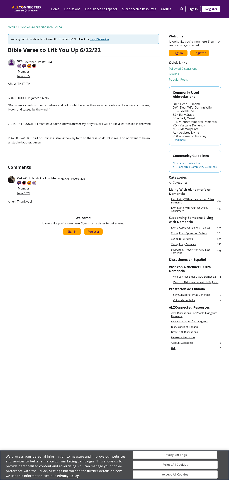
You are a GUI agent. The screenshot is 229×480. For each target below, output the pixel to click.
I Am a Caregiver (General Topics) (196, 227)
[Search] (182, 9)
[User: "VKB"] (11, 62)
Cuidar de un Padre (197, 300)
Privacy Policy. (68, 476)
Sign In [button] (72, 232)
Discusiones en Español (184, 326)
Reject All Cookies (175, 464)
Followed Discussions (183, 69)
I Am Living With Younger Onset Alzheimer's (196, 209)
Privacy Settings (175, 455)
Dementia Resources (183, 337)
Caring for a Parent (196, 238)
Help (196, 348)
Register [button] (93, 232)
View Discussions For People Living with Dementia (194, 314)
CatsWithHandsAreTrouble (36, 178)
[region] (114, 465)
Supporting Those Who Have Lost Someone (196, 251)
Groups (174, 74)
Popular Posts (178, 79)
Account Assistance (196, 342)
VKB (20, 61)
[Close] (223, 465)
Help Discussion (99, 39)
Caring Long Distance (196, 244)
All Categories (178, 182)
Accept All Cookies (175, 474)
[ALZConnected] (26, 9)
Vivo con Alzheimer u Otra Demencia (197, 277)
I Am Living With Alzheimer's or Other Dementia (196, 201)
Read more (179, 139)
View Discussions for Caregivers (189, 321)
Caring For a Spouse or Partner (196, 233)
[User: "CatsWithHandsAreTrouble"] (11, 179)
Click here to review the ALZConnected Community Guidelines (195, 165)
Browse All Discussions (184, 332)
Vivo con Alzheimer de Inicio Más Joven (195, 282)
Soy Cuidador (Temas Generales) (197, 295)
